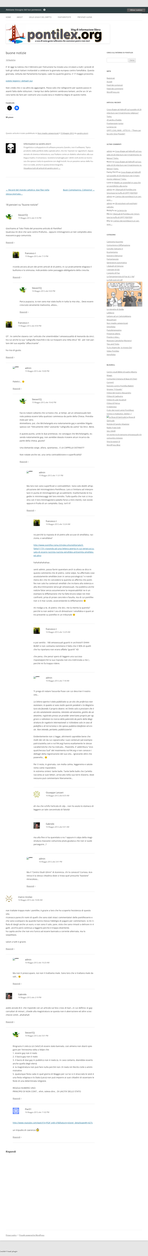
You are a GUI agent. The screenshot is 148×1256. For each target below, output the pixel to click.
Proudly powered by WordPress (31, 1235)
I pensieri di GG (113, 269)
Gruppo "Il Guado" (114, 389)
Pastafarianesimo (114, 330)
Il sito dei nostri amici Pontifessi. (120, 410)
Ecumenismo (112, 252)
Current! (110, 382)
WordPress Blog (113, 445)
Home (8, 17)
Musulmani (111, 319)
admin (28, 368)
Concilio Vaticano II (115, 248)
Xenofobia (111, 354)
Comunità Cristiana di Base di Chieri (122, 379)
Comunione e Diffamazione (118, 245)
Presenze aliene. (84, 17)
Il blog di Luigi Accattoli (116, 399)
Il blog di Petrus (113, 403)
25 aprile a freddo (114, 120)
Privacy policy (11, 1235)
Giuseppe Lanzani (54, 792)
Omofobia (111, 326)
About (20, 17)
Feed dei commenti (115, 88)
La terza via (111, 127)
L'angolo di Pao (113, 273)
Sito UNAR (111, 431)
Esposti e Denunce (114, 255)
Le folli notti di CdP (115, 280)
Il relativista (111, 406)
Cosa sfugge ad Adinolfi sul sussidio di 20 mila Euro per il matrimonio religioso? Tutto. (124, 113)
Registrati (111, 78)
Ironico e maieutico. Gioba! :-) (119, 413)
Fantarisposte (64, 17)
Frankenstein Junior (115, 123)
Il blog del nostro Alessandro (119, 392)
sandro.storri (82, 133)
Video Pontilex (113, 351)
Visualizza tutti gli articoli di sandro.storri (42, 168)
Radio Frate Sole (114, 427)
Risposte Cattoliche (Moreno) (119, 340)
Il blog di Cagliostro (115, 396)
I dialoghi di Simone (115, 266)
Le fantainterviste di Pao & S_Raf (120, 276)
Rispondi (9, 242)
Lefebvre (110, 312)
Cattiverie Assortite (115, 241)
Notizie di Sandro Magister (118, 424)
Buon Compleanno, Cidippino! (79, 189)
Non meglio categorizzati (48, 133)
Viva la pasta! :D (113, 441)
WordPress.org (113, 92)
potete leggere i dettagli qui (19, 80)
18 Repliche (10, 60)
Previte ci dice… (113, 337)
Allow (136, 10)
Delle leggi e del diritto (40, 17)
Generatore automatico (117, 262)
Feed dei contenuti (115, 85)
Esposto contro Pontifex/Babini (120, 385)
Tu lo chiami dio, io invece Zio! (119, 347)
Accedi (109, 81)
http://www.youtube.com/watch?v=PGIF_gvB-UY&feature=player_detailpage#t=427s (53, 1122)
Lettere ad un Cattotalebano (119, 316)
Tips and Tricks (113, 344)
